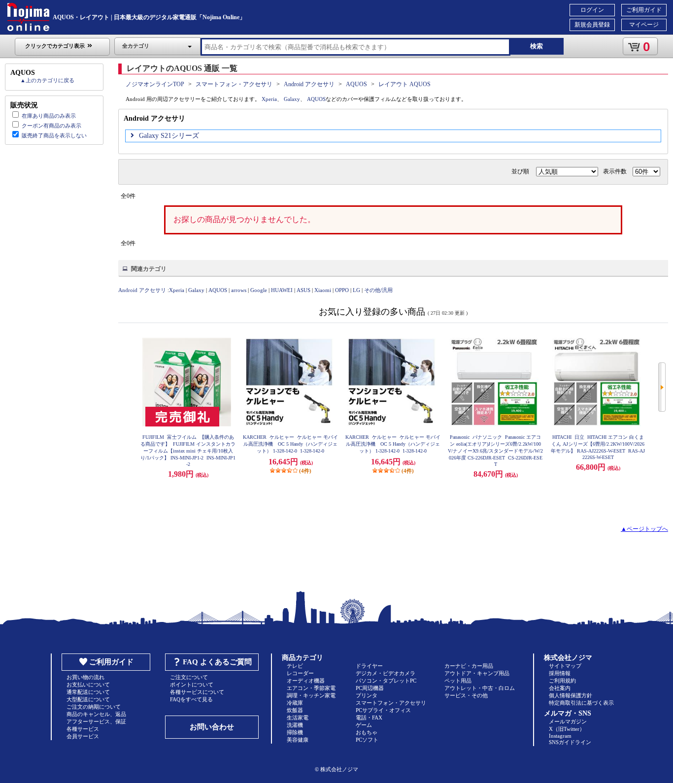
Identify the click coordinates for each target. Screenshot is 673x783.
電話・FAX (369, 717)
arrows (238, 290)
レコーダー (300, 673)
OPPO (342, 290)
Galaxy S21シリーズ (169, 135)
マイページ (644, 24)
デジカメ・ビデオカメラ (385, 673)
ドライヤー (369, 666)
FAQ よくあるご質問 (217, 662)
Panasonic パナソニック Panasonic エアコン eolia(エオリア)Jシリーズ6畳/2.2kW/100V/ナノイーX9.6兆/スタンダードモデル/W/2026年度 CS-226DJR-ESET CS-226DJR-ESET (495, 450)
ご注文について (189, 677)
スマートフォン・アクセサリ (234, 84)
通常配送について (88, 692)
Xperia (269, 99)
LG (356, 290)
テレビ (295, 666)
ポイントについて (191, 684)
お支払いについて (88, 684)
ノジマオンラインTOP (155, 84)
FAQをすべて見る (191, 699)
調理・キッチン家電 (311, 695)
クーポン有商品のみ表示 (51, 126)
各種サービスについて (197, 692)
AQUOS (356, 84)
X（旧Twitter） (567, 729)
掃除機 (295, 732)
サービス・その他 (466, 695)
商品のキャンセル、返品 (96, 714)
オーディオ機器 (306, 681)
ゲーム (364, 725)
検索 (536, 46)
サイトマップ (565, 666)
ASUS (303, 290)
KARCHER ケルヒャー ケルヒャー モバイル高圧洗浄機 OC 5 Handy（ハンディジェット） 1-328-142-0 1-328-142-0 (290, 444)
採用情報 (560, 673)
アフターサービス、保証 (96, 721)
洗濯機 (295, 725)
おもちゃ (366, 732)
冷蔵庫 (295, 703)
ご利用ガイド (644, 9)
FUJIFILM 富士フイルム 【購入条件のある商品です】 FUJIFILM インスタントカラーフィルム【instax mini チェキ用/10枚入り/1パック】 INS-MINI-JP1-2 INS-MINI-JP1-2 (188, 450)
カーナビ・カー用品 (468, 666)
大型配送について (88, 699)
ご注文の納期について (94, 707)
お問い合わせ (212, 727)
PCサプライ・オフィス (383, 710)
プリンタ (366, 695)
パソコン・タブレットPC (386, 681)
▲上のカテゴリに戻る (47, 80)
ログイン (592, 9)
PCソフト (367, 740)
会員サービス (83, 736)
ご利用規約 (562, 681)
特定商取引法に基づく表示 (581, 703)
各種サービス (83, 729)
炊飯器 (295, 710)
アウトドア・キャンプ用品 (476, 673)
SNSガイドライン (570, 742)
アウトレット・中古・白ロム (479, 688)
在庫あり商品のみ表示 (49, 116)
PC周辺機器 (370, 688)
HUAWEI (282, 290)
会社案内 (560, 688)
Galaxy (292, 99)
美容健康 (297, 740)
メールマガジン (568, 721)
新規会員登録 (592, 24)
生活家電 (297, 717)
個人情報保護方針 (570, 695)
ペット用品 (457, 681)
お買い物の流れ (85, 677)
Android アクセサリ (309, 84)
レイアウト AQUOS (404, 84)
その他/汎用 (378, 290)
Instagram (560, 736)
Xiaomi (322, 290)
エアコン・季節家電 (311, 688)
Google (258, 290)
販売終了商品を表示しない (54, 135)
